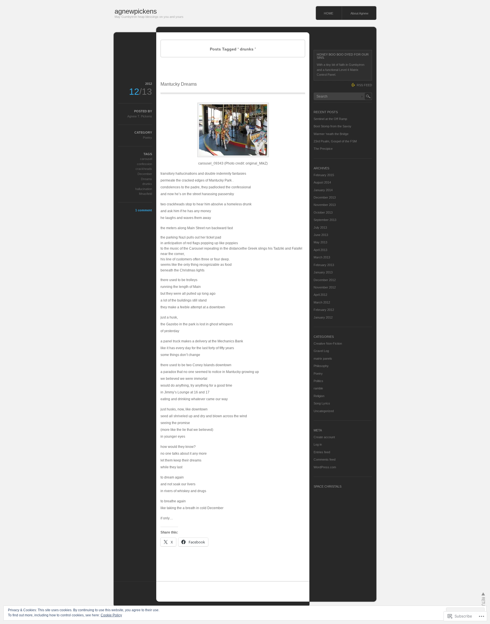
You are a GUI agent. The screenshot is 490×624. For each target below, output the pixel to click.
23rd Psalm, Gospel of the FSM (335, 141)
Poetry (147, 137)
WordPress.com (325, 467)
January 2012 (323, 317)
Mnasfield (145, 193)
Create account (324, 437)
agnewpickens (136, 11)
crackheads (144, 168)
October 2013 (323, 212)
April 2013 (320, 250)
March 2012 (322, 302)
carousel (146, 159)
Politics (318, 381)
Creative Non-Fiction (328, 343)
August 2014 (322, 182)
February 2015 (324, 175)
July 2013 (320, 227)
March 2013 (322, 257)
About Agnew (359, 13)
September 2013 (325, 220)
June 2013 (321, 235)
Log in (318, 444)
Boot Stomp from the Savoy (332, 126)
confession (144, 164)
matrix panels (323, 358)
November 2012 (325, 287)
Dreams (146, 179)
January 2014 (323, 190)
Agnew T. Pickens (139, 116)
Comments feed (324, 459)
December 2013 (325, 197)
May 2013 (320, 242)
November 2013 (325, 204)
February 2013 (324, 265)
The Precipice (323, 148)
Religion (319, 396)
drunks (147, 183)
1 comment (143, 210)
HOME (328, 13)
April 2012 (320, 294)
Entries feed (322, 452)
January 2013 (323, 272)
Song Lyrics (322, 403)
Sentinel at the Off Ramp (330, 119)
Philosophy (321, 366)
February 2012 (324, 309)
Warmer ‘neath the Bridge (331, 134)
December (145, 174)
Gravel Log (321, 351)
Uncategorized (324, 411)
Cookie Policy (111, 615)
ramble (318, 388)
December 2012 (325, 280)
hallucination (143, 189)
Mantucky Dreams (178, 84)
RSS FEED (364, 85)
